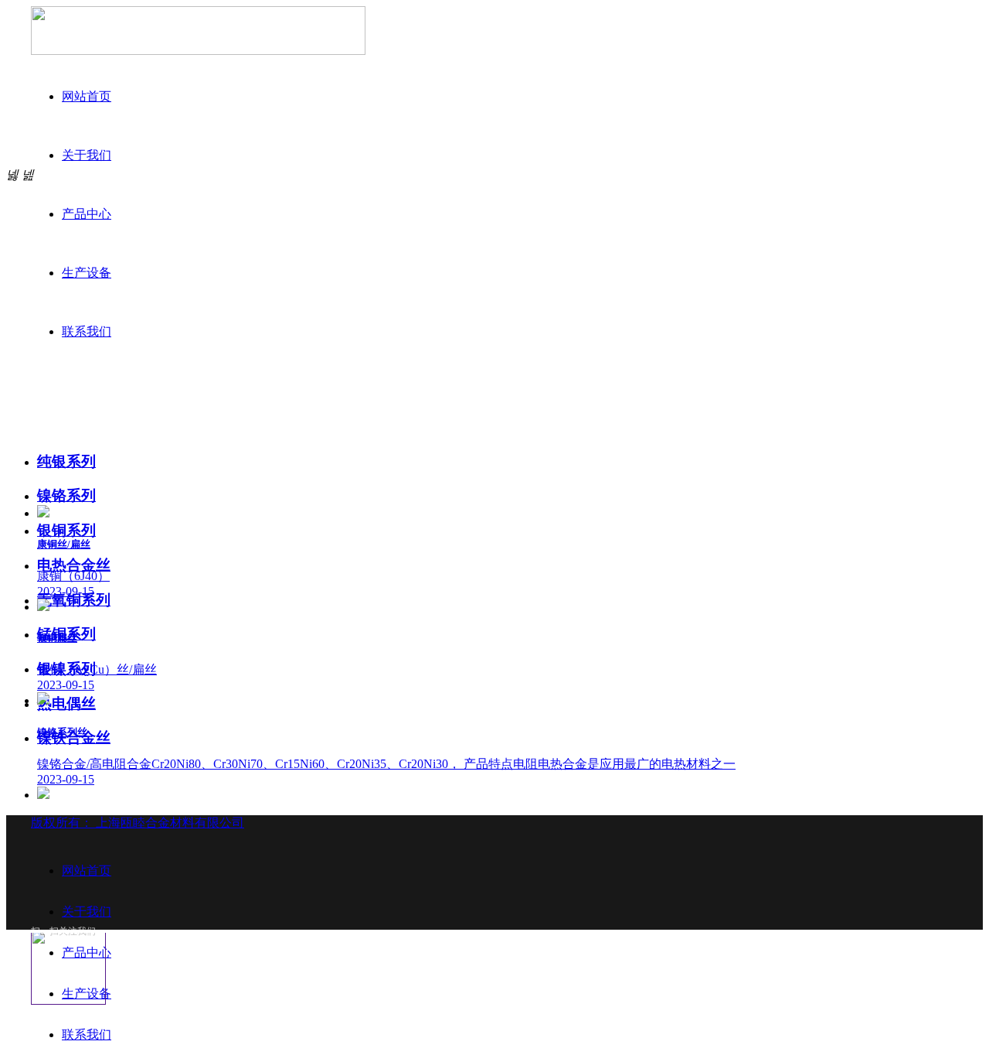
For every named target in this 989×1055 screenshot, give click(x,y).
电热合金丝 (73, 565)
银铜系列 (66, 530)
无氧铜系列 (73, 600)
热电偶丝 (66, 703)
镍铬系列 (66, 495)
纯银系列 (66, 461)
